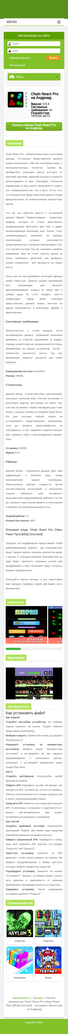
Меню (12, 22)
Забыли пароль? (19, 58)
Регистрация (17, 65)
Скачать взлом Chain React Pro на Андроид (34, 126)
